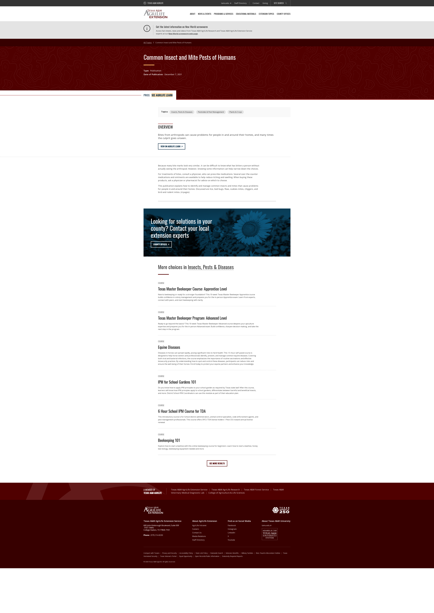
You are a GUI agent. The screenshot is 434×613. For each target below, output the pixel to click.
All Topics (148, 42)
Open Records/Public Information (207, 556)
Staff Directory (240, 3)
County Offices (283, 13)
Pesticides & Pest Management (211, 112)
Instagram (232, 529)
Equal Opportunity (185, 556)
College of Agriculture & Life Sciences (226, 492)
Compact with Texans (151, 553)
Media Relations (199, 536)
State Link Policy (202, 553)
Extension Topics (266, 13)
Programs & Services (223, 13)
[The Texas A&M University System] (270, 534)
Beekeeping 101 (169, 440)
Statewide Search (216, 553)
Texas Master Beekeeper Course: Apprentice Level (192, 289)
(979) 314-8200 (157, 535)
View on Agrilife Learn (170, 146)
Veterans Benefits (232, 553)
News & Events (204, 13)
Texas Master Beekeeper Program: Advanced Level (192, 318)
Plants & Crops (235, 112)
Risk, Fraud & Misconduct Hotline (268, 553)
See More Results (217, 463)
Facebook (232, 525)
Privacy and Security (169, 553)
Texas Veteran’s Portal (168, 556)
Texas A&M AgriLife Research (225, 489)
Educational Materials (246, 13)
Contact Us (197, 532)
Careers (195, 529)
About (192, 13)
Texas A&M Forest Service (256, 489)
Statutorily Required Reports (232, 556)
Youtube (231, 540)
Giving (265, 3)
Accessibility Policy (186, 553)
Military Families (247, 553)
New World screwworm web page (183, 33)
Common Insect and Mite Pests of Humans (173, 42)
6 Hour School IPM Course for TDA (182, 411)
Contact (256, 3)
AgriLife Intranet (199, 525)
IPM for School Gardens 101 (177, 382)
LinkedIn (231, 532)
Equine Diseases (169, 347)
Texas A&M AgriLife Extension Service (189, 489)
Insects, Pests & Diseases (181, 112)
